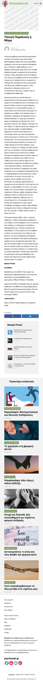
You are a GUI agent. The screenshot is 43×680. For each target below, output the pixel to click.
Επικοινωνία (8, 606)
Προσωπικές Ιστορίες (11, 615)
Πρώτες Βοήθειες (10, 619)
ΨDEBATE (7, 626)
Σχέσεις (12, 477)
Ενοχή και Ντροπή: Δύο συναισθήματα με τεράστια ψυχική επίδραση (19, 517)
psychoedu (11, 674)
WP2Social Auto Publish (13, 679)
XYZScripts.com (31, 679)
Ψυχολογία (24, 33)
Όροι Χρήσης (8, 610)
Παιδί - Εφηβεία (14, 442)
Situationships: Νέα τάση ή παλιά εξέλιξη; (19, 482)
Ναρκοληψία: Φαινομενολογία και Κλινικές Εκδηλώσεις (21, 413)
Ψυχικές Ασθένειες (14, 33)
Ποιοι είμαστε (8, 600)
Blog (7, 33)
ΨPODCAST (8, 629)
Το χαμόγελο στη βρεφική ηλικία (23, 338)
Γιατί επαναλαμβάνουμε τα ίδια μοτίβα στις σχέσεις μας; (21, 587)
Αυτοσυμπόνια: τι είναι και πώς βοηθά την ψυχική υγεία (20, 553)
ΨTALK (6, 632)
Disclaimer (7, 603)
